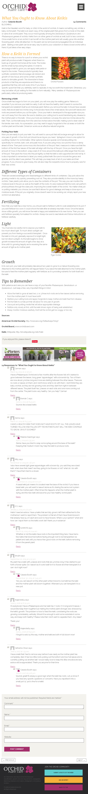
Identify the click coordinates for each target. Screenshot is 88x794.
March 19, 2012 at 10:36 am (21, 372)
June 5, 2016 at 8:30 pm (20, 603)
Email (7, 726)
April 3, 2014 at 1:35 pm (25, 440)
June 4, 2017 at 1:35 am (19, 651)
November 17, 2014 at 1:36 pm (22, 463)
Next (81, 760)
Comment (9, 703)
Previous (8, 760)
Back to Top (63, 787)
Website (7, 737)
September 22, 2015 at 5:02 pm (23, 559)
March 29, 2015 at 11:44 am (26, 531)
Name (7, 714)
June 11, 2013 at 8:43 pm (26, 402)
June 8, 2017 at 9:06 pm (25, 673)
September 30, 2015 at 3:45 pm (29, 578)
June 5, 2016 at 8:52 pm (25, 632)
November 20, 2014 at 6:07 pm (28, 482)
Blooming (6, 24)
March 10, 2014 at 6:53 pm (21, 421)
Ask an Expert (63, 780)
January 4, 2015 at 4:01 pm (21, 510)
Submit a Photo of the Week (63, 772)
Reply (12, 395)
